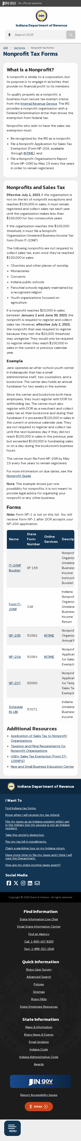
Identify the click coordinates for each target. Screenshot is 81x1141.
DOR (5, 47)
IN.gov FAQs (39, 999)
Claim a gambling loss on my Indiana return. (35, 848)
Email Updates (39, 1042)
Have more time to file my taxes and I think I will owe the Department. (38, 856)
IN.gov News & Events (39, 1034)
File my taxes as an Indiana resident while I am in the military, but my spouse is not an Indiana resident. (37, 825)
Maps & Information (38, 1027)
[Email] (37, 883)
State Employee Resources (39, 1006)
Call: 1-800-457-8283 (38, 941)
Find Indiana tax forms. (20, 808)
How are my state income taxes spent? (33, 865)
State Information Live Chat (39, 919)
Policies (39, 984)
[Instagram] (23, 883)
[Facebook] (9, 883)
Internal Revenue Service (39, 103)
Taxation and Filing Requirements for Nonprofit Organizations (38, 748)
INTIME (29, 153)
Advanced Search (39, 977)
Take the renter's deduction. (24, 835)
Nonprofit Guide (19, 476)
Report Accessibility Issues (38, 1095)
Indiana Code (39, 1049)
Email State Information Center (39, 926)
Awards (39, 1064)
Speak (38, 1106)
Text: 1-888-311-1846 (39, 949)
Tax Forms (19, 47)
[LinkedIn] (30, 883)
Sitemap (39, 992)
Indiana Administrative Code (38, 1057)
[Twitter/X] (16, 883)
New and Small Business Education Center (42, 766)
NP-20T (15, 683)
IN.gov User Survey (39, 969)
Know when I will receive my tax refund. (32, 815)
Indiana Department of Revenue (41, 25)
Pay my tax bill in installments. (26, 841)
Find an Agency (38, 934)
